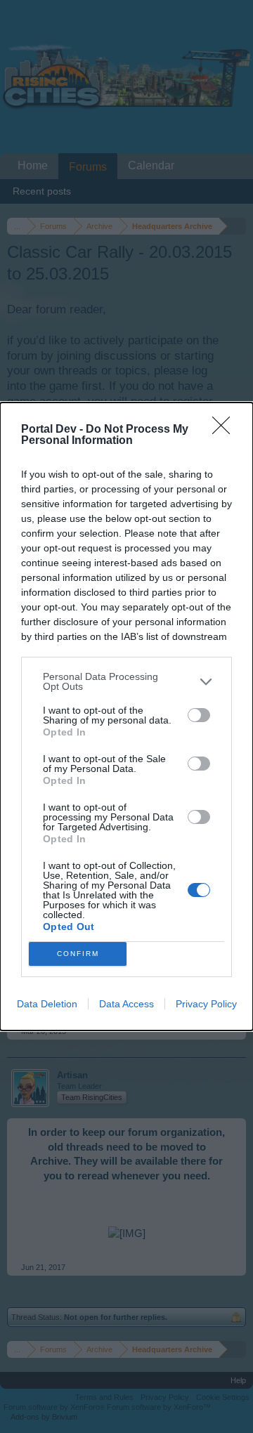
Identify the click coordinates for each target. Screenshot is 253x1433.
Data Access (126, 1003)
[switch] (199, 715)
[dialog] (126, 716)
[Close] (225, 430)
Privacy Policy (206, 1003)
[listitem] (126, 681)
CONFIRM (78, 953)
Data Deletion (47, 1003)
